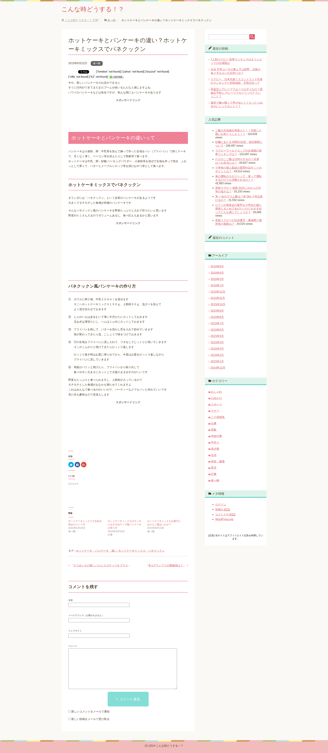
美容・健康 (218, 461)
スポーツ (216, 404)
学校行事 (216, 436)
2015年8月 (217, 317)
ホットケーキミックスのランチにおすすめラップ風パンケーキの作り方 (124, 524)
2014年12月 (218, 367)
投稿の (222, 509)
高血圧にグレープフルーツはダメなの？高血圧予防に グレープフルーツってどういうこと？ (237, 93)
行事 (213, 474)
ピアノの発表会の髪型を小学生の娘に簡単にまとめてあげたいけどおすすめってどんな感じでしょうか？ (238, 209)
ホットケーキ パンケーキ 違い (96, 550)
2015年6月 (217, 329)
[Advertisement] (128, 111)
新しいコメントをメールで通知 (90, 711)
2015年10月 (218, 304)
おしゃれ (216, 391)
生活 (213, 455)
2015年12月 (218, 291)
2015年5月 (217, 336)
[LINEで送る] (116, 76)
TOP (81, 20)
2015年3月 (217, 348)
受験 (213, 429)
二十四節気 (218, 417)
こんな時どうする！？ (93, 9)
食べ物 (96, 63)
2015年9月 (217, 310)
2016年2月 (217, 279)
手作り (215, 442)
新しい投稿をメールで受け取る (90, 719)
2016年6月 (217, 272)
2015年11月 (218, 298)
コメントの (225, 514)
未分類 (215, 448)
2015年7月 (217, 323)
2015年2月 (217, 355)
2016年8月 (217, 266)
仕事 (213, 423)
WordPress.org (224, 519)
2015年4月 (217, 342)
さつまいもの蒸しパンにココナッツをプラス (100, 565)
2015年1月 (217, 361)
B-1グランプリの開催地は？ (166, 565)
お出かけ (216, 398)
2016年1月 (217, 285)
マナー (215, 410)
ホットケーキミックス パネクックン (141, 550)
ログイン (220, 504)
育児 (213, 467)
